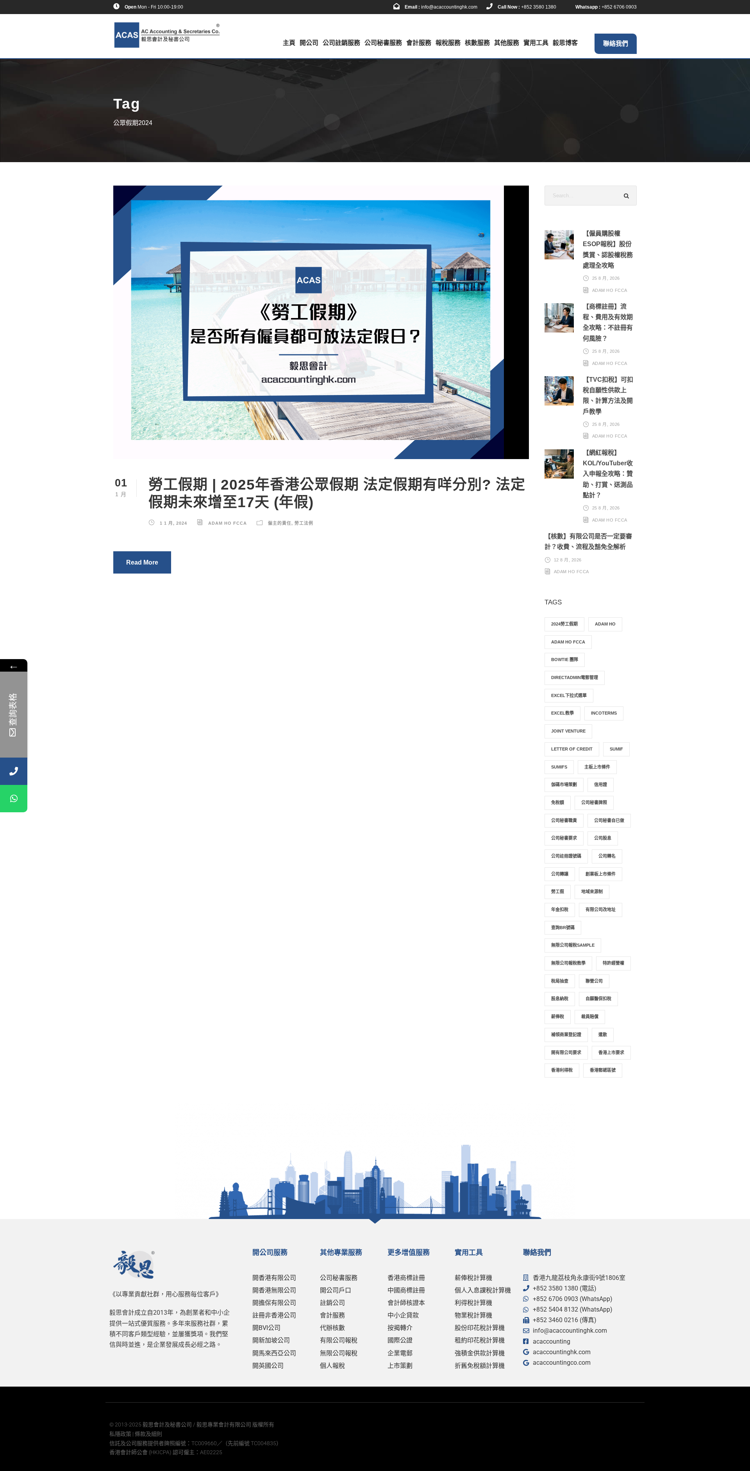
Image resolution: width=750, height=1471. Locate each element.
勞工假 (557, 891)
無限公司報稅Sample (573, 945)
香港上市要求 (611, 1052)
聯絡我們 (615, 43)
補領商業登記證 (566, 1034)
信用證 (600, 784)
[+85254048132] (13, 798)
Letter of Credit (572, 749)
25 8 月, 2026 (606, 278)
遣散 (602, 1034)
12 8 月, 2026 (568, 559)
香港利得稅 (562, 1070)
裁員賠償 (589, 1016)
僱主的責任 (279, 523)
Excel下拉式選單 (569, 695)
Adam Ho (605, 624)
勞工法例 (304, 523)
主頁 (289, 42)
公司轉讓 (559, 874)
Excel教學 (562, 713)
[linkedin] (209, 7)
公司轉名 (607, 856)
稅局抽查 (559, 981)
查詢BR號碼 (563, 927)
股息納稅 (559, 998)
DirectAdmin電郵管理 (574, 677)
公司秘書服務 (383, 42)
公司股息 (602, 838)
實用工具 (535, 42)
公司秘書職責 (564, 820)
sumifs (559, 767)
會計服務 (418, 42)
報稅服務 (448, 42)
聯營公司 (594, 981)
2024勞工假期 (564, 624)
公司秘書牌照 (594, 802)
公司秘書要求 (564, 838)
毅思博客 (565, 42)
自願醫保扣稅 (598, 998)
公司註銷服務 (341, 42)
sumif (616, 749)
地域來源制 (592, 891)
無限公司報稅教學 (568, 963)
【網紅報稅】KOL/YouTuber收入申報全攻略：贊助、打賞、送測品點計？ (608, 474)
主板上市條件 (597, 767)
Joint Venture (568, 731)
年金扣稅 (559, 909)
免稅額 (557, 802)
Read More (142, 562)
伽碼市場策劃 (564, 784)
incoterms (604, 713)
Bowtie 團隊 (564, 659)
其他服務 (506, 42)
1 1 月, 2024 (173, 523)
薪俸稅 (557, 1016)
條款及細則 (148, 1434)
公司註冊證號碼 (566, 856)
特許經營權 (613, 963)
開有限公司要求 (566, 1052)
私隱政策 (120, 1434)
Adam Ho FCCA (227, 523)
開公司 (309, 42)
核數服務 (477, 42)
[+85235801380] (13, 771)
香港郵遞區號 (603, 1070)
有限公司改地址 (601, 909)
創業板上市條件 (601, 874)
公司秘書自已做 (609, 820)
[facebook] (197, 7)
